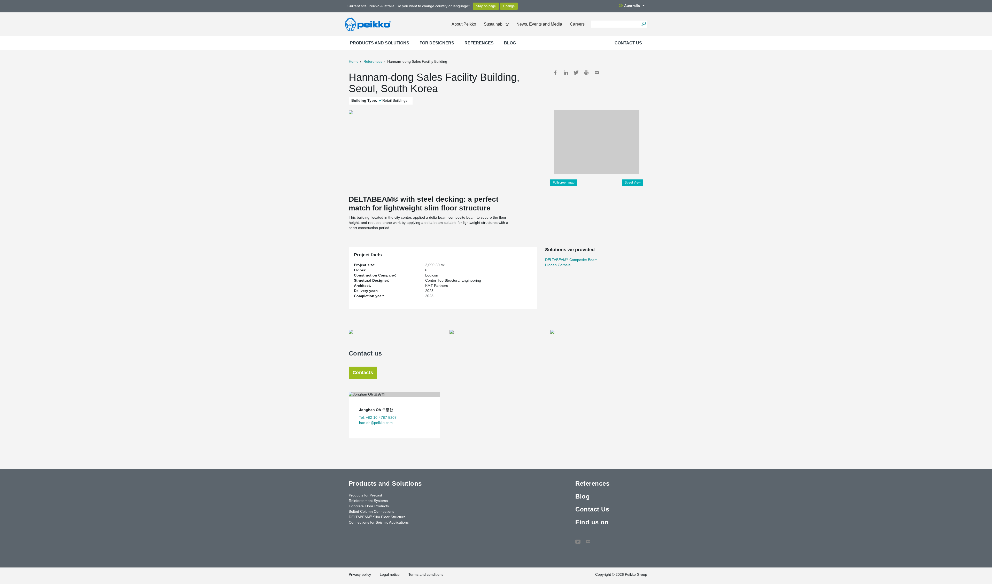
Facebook (555, 72)
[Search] (643, 24)
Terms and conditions (425, 574)
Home (354, 61)
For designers (437, 43)
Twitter (576, 72)
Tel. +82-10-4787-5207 (378, 417)
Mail (596, 72)
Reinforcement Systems (368, 501)
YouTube (577, 539)
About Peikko (464, 24)
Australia (632, 6)
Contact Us (628, 43)
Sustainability (496, 24)
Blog (510, 43)
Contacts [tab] (363, 372)
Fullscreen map (564, 182)
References (479, 43)
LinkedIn (565, 72)
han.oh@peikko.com (376, 423)
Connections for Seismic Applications (379, 522)
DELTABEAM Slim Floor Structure (377, 516)
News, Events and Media (539, 24)
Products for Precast (365, 495)
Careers (577, 24)
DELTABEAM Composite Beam (571, 260)
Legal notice (390, 574)
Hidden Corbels (557, 265)
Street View (633, 182)
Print (586, 72)
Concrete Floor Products (369, 506)
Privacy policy (360, 574)
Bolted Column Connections (371, 511)
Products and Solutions (379, 43)
